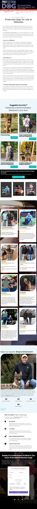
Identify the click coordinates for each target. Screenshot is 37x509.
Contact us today (27, 89)
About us (3, 409)
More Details (14, 137)
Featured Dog (5, 135)
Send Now (18, 492)
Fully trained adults (12, 484)
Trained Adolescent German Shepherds (7, 163)
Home (13, 17)
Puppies (25, 484)
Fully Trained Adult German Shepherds (25, 135)
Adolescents (18, 484)
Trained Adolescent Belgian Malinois (10, 32)
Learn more (4, 195)
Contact (17, 13)
